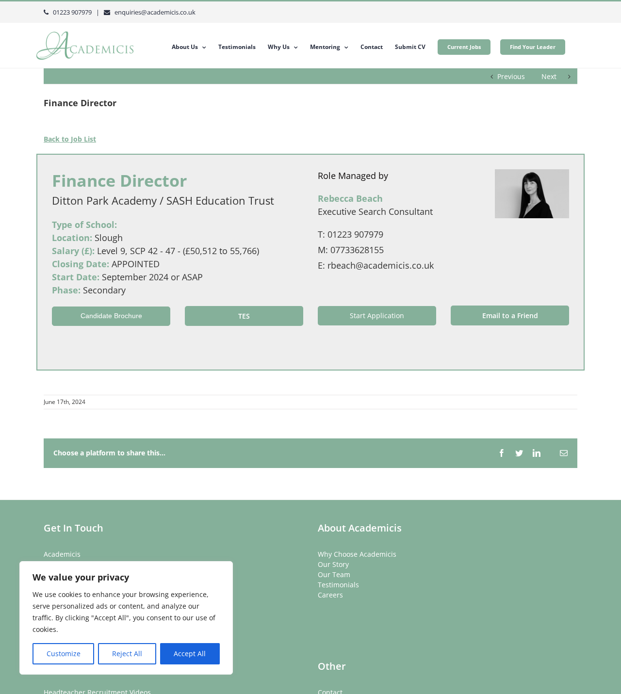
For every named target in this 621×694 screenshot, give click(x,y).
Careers (330, 594)
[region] (126, 618)
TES (244, 316)
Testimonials (338, 584)
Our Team (334, 574)
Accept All (190, 653)
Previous (511, 76)
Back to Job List (70, 139)
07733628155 (357, 250)
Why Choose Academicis (357, 554)
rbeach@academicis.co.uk (380, 265)
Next (548, 76)
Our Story (333, 564)
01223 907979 (355, 234)
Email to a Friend (510, 315)
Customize (64, 653)
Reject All (127, 653)
